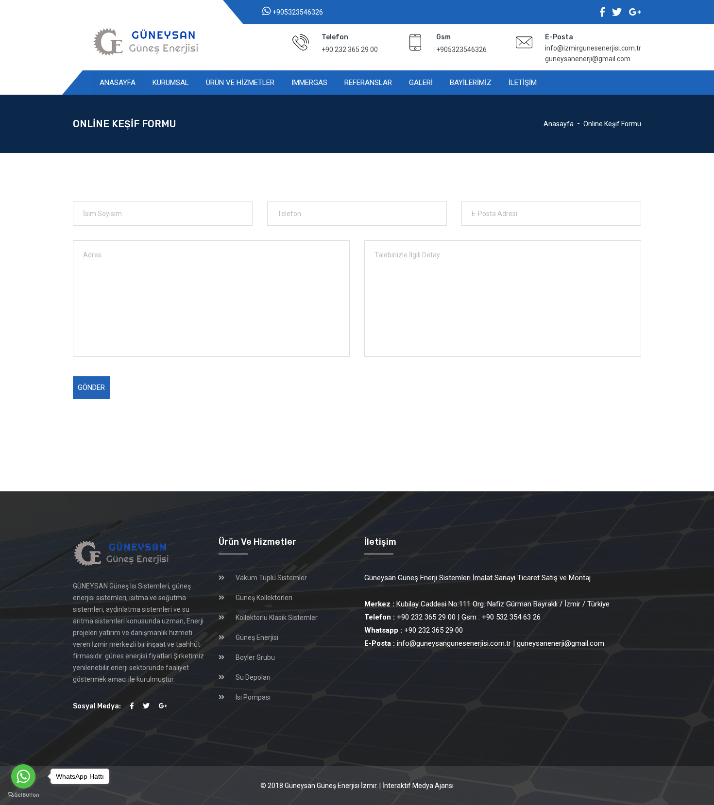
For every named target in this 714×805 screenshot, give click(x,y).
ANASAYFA (118, 82)
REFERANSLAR (368, 82)
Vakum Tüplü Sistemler (271, 578)
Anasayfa (559, 124)
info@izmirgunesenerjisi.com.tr (593, 48)
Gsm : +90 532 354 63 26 (501, 617)
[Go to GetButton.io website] (23, 795)
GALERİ (421, 82)
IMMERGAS (309, 82)
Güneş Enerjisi (257, 637)
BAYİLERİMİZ (471, 82)
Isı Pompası (253, 697)
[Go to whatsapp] (23, 776)
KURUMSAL (171, 82)
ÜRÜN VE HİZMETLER (240, 82)
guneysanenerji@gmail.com (587, 59)
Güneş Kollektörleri (264, 598)
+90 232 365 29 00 (350, 49)
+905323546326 (297, 12)
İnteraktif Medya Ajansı (418, 785)
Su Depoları (253, 677)
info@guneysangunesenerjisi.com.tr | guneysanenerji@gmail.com (484, 643)
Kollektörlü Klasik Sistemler (277, 617)
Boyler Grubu (255, 657)
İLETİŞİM (523, 82)
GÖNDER (91, 387)
